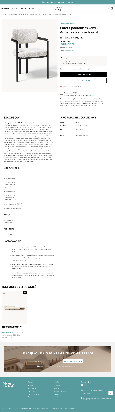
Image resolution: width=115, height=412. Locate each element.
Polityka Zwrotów (33, 394)
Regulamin (57, 394)
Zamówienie (32, 388)
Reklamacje (32, 397)
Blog (55, 400)
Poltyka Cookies (69, 408)
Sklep (18, 15)
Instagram (57, 388)
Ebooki (23, 8)
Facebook (57, 385)
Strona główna (9, 15)
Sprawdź (91, 95)
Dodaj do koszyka (84, 74)
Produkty (5, 8)
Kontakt (32, 8)
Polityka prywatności (60, 391)
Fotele (29, 15)
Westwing (70, 50)
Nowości (15, 8)
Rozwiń (76, 366)
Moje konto (31, 391)
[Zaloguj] (105, 8)
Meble (23, 15)
